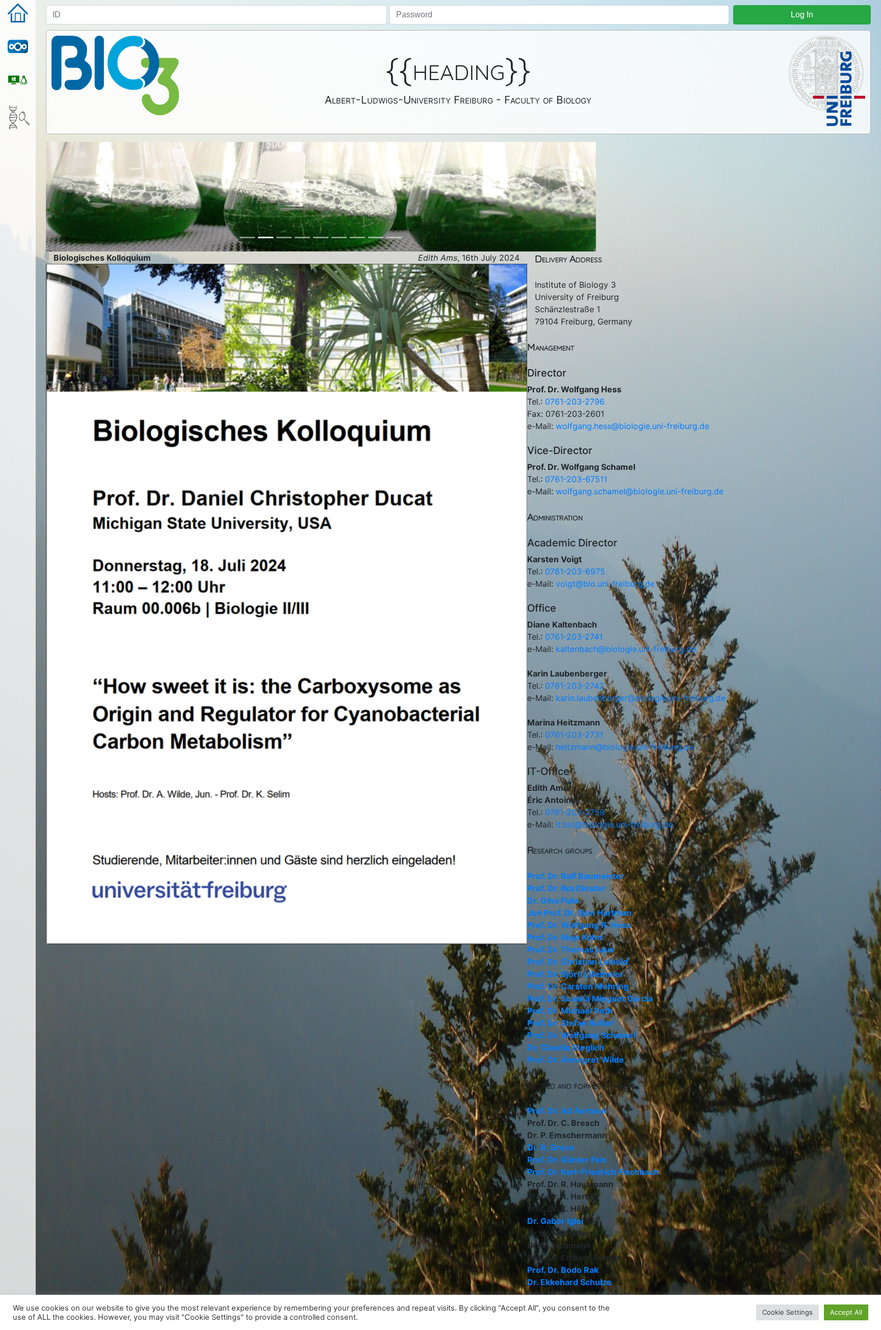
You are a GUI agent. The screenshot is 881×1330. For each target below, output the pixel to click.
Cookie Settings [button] (787, 1312)
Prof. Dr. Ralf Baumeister (576, 876)
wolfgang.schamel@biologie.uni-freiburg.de (639, 491)
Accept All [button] (846, 1312)
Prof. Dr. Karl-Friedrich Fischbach (593, 1172)
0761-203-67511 (576, 479)
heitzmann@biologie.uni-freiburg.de (624, 747)
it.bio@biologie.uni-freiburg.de (614, 824)
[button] (87, 197)
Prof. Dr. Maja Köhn (564, 937)
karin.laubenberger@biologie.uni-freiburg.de (640, 698)
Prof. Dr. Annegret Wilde (575, 1060)
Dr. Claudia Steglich (565, 1047)
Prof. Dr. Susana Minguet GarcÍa (590, 998)
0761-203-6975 (575, 571)
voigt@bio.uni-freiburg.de (605, 584)
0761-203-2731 (574, 735)
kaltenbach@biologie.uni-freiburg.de (626, 649)
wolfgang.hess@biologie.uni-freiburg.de (632, 426)
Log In (802, 14)
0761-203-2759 (575, 812)
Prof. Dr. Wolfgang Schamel (581, 1035)
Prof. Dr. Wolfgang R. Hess (579, 925)
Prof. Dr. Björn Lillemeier (575, 974)
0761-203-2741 (574, 637)
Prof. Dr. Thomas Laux (570, 949)
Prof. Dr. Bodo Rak (563, 1270)
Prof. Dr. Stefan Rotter (570, 1023)
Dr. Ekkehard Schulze (569, 1282)
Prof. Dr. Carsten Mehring (578, 986)
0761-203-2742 (574, 686)
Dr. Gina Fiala (553, 900)
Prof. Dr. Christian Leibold (577, 962)
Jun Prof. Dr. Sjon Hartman (579, 913)
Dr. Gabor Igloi (555, 1221)
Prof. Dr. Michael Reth (570, 1011)
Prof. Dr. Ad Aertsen (567, 1111)
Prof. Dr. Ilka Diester (566, 888)
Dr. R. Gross (550, 1147)
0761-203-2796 (575, 401)
